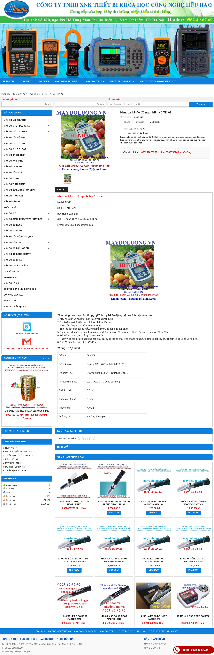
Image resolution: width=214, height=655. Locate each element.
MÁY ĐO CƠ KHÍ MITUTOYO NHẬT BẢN (23, 219)
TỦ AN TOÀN (10, 300)
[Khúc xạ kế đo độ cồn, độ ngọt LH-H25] (74, 480)
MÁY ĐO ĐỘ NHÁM (13, 260)
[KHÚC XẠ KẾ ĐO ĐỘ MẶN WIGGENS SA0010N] (193, 480)
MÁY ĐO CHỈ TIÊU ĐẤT (15, 149)
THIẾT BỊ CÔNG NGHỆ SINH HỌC (20, 289)
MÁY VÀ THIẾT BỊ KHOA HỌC (19, 452)
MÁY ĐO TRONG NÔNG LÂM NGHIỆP (158, 81)
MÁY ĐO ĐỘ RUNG (13, 225)
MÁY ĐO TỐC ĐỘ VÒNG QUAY (18, 236)
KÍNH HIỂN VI (10, 277)
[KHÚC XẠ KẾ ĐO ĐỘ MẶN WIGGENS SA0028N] (153, 480)
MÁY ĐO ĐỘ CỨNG (13, 242)
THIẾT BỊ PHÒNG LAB (121, 81)
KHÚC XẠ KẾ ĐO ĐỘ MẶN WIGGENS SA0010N (193, 502)
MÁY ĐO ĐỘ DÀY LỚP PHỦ (17, 248)
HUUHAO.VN (11, 448)
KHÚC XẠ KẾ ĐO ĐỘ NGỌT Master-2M (153, 617)
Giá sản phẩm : (131, 152)
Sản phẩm (43, 81)
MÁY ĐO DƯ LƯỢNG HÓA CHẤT (19, 190)
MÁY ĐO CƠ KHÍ (94, 81)
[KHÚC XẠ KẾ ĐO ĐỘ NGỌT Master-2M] (153, 595)
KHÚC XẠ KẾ (10, 207)
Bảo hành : (133, 133)
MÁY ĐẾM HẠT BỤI (13, 166)
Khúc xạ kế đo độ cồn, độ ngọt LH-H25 (74, 502)
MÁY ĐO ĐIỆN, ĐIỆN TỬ (85, 631)
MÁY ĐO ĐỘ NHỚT (13, 231)
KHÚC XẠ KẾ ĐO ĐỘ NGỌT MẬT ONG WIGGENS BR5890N (74, 560)
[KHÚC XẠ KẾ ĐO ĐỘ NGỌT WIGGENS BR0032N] (113, 538)
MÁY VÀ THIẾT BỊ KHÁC (15, 306)
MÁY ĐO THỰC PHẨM (14, 184)
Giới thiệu (26, 81)
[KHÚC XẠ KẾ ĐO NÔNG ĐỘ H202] (193, 595)
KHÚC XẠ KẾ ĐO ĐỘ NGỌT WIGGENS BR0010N (193, 560)
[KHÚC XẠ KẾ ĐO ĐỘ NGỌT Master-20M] (74, 595)
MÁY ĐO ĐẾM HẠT (13, 201)
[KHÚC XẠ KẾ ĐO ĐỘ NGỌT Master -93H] (113, 595)
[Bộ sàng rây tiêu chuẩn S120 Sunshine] (27, 386)
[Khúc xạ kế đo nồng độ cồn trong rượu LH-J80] (113, 480)
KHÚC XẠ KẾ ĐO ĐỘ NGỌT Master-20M (74, 617)
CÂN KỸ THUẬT (11, 271)
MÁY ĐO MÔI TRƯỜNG (66, 81)
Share (127, 122)
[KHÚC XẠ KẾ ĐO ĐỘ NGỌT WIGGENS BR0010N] (193, 538)
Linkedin (155, 122)
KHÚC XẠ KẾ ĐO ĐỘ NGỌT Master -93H (114, 617)
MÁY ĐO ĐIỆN (10, 213)
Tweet (141, 122)
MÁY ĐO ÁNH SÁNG (13, 161)
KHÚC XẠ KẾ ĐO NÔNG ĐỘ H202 (193, 616)
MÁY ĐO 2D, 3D (11, 283)
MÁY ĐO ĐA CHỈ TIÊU (14, 155)
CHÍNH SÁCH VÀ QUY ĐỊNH (16, 88)
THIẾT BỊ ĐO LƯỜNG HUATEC (19, 455)
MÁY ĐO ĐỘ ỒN (11, 178)
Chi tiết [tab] (61, 189)
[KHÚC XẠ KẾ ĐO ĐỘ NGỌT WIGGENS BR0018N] (153, 538)
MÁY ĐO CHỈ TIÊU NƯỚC (16, 132)
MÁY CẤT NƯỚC (13, 463)
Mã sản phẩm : (131, 129)
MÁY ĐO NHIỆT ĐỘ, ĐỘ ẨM (17, 126)
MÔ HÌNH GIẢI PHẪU (15, 467)
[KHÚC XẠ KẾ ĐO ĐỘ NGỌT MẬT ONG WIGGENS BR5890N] (74, 538)
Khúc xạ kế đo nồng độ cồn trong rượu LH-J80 (114, 502)
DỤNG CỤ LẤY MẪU (13, 295)
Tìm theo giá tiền (9, 99)
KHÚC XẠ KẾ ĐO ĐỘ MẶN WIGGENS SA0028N (153, 502)
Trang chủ (9, 81)
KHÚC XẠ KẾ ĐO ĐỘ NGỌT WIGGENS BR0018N (153, 560)
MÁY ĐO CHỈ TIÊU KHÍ (14, 143)
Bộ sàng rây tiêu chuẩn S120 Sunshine (27, 411)
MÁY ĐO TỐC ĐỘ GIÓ (14, 137)
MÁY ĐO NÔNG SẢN (13, 172)
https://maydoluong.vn (20, 651)
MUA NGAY (114, 513)
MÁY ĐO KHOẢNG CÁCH (16, 266)
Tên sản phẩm (114, 99)
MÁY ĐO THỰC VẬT (13, 196)
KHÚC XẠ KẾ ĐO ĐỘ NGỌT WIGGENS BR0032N (114, 560)
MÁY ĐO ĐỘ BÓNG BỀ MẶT (17, 254)
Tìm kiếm (201, 104)
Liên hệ (42, 88)
